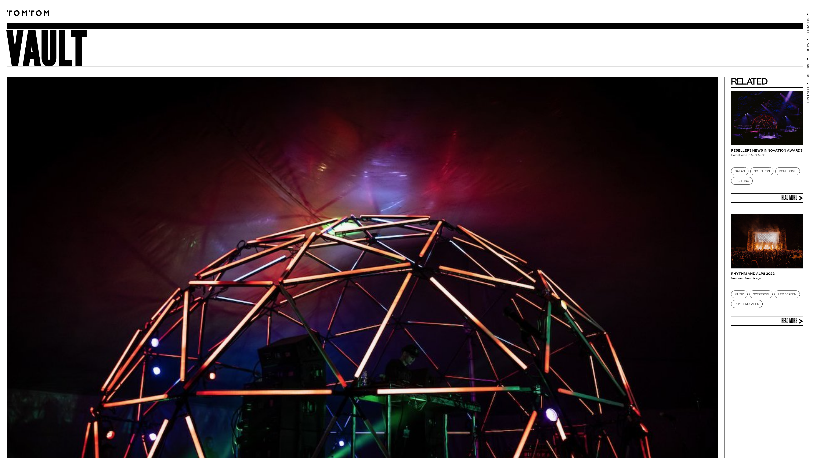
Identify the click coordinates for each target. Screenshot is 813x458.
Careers (808, 70)
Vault (808, 48)
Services (808, 26)
